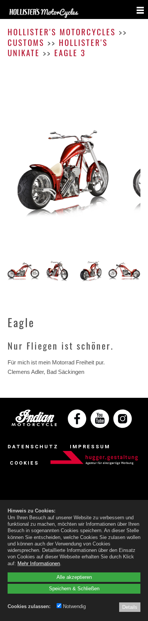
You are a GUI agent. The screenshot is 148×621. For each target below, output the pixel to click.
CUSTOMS (26, 42)
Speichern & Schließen (74, 588)
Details (129, 607)
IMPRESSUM (90, 446)
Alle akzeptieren (74, 577)
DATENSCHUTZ (33, 446)
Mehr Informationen (38, 563)
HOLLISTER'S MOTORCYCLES (62, 32)
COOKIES (24, 463)
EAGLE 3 (70, 52)
